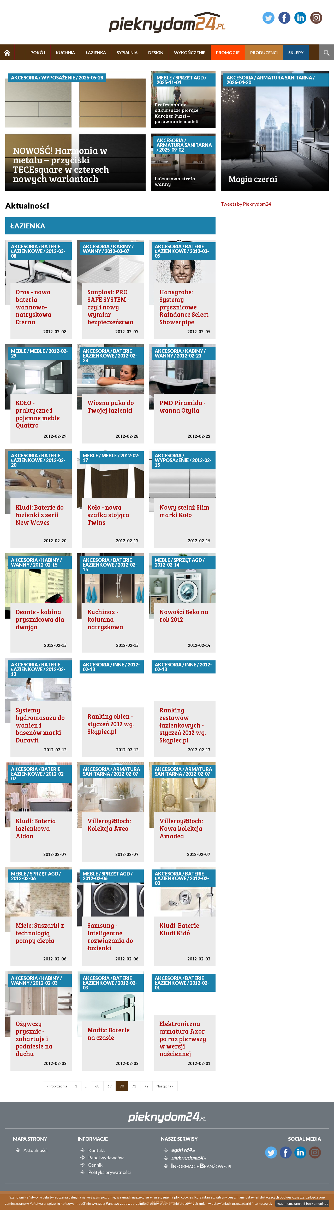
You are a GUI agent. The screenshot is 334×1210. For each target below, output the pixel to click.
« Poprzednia (57, 1086)
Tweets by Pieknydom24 (246, 204)
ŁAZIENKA (96, 52)
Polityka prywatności (109, 1172)
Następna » (165, 1086)
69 (110, 1086)
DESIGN (155, 52)
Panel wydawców (106, 1157)
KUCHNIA (65, 52)
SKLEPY (295, 52)
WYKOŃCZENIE (189, 52)
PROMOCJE (228, 52)
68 (97, 1086)
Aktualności (35, 1150)
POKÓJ (38, 52)
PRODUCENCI (264, 52)
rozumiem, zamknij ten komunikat (302, 1203)
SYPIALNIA (127, 52)
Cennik (95, 1165)
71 (134, 1086)
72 (146, 1086)
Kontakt (96, 1150)
